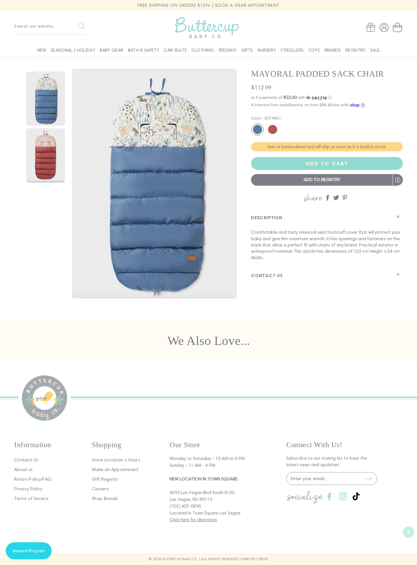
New (41, 50)
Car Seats (175, 50)
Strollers (292, 50)
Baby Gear (111, 50)
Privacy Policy (28, 488)
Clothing (202, 50)
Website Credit (255, 559)
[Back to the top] (408, 532)
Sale (375, 50)
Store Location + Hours (116, 460)
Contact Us (26, 460)
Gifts (247, 50)
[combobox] (49, 26)
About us (23, 469)
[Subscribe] (368, 478)
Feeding (227, 50)
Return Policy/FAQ (32, 479)
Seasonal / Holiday (73, 50)
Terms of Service (31, 498)
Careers (100, 488)
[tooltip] (398, 180)
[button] (398, 27)
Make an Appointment (115, 469)
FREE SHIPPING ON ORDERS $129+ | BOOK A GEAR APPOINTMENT (208, 5)
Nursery (267, 50)
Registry (356, 50)
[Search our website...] (82, 26)
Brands (333, 50)
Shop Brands (105, 498)
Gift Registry (105, 479)
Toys (314, 50)
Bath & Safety (143, 50)
